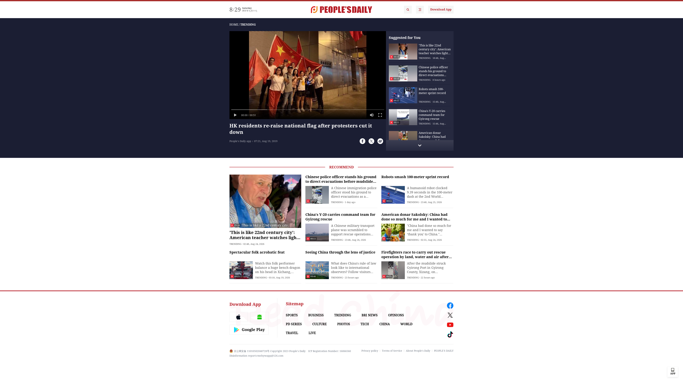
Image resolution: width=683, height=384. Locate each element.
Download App (440, 9)
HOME (233, 24)
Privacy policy (369, 350)
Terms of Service (392, 350)
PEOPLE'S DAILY (444, 350)
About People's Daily (418, 350)
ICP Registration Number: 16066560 (329, 351)
